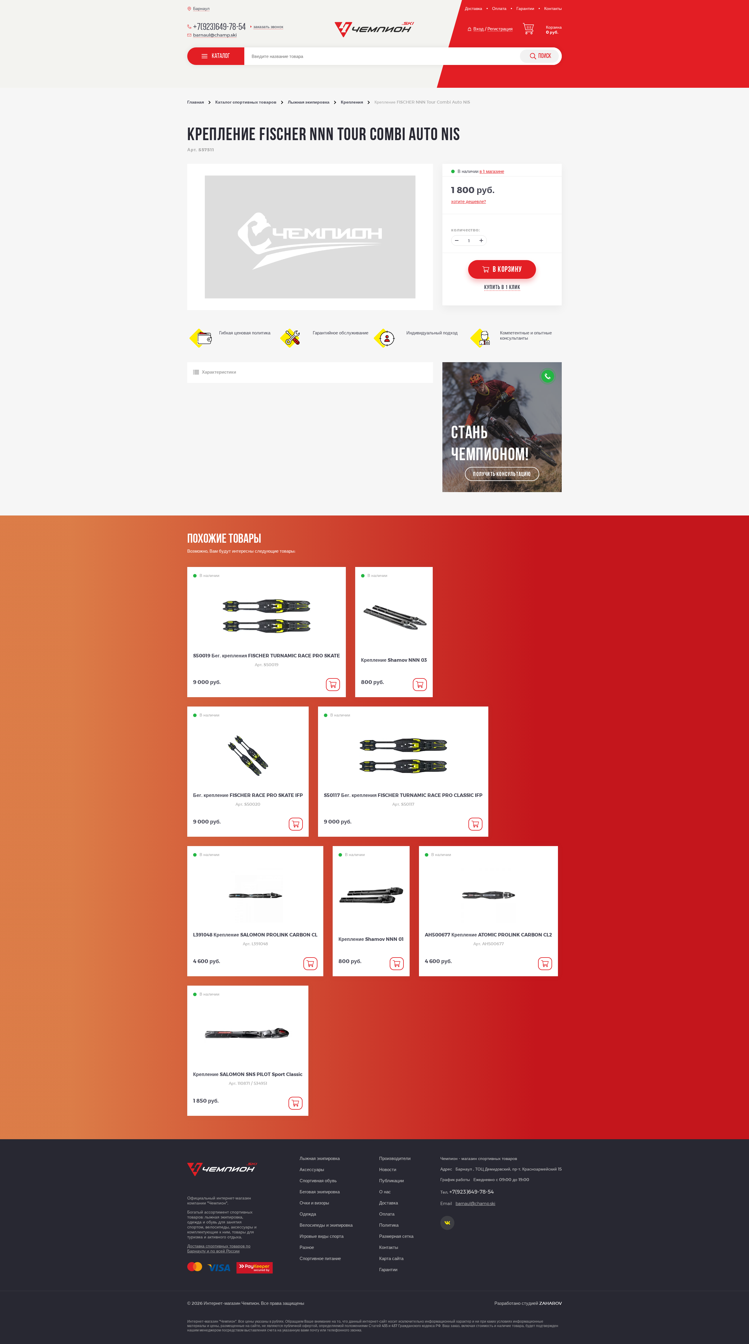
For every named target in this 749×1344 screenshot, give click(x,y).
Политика (388, 1225)
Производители (394, 1158)
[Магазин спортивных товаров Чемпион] (374, 30)
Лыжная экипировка (320, 1158)
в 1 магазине (492, 171)
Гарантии (525, 8)
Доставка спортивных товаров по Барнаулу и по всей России (218, 1248)
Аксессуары (312, 1169)
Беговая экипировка (320, 1191)
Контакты (553, 8)
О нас (385, 1191)
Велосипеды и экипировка (326, 1225)
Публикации (391, 1180)
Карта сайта (391, 1258)
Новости (387, 1169)
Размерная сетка (396, 1236)
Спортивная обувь (318, 1180)
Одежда (308, 1213)
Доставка (473, 8)
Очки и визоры (314, 1202)
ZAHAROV (550, 1303)
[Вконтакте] (447, 1223)
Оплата (499, 8)
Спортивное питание (320, 1258)
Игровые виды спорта (321, 1236)
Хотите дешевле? (468, 201)
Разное (307, 1247)
